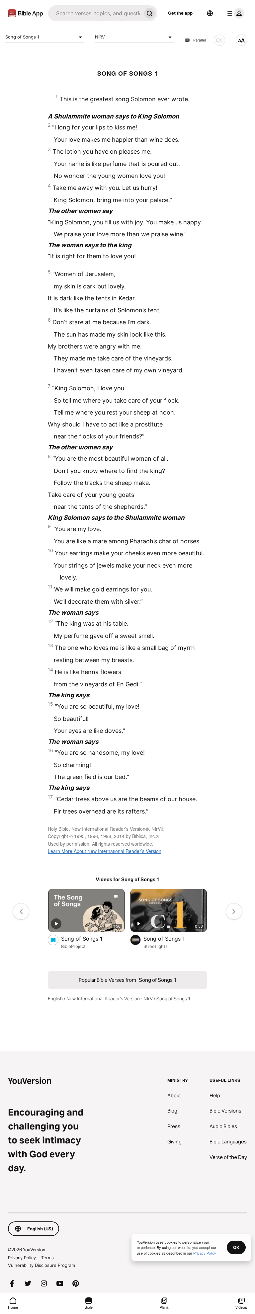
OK (236, 1247)
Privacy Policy (22, 1257)
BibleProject (73, 946)
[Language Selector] (209, 13)
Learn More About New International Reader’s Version (104, 851)
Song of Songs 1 (22, 36)
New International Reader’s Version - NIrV (109, 999)
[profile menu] (234, 13)
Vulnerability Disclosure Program (41, 1265)
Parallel (199, 40)
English (55, 999)
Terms (47, 1257)
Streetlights (155, 946)
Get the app (180, 13)
